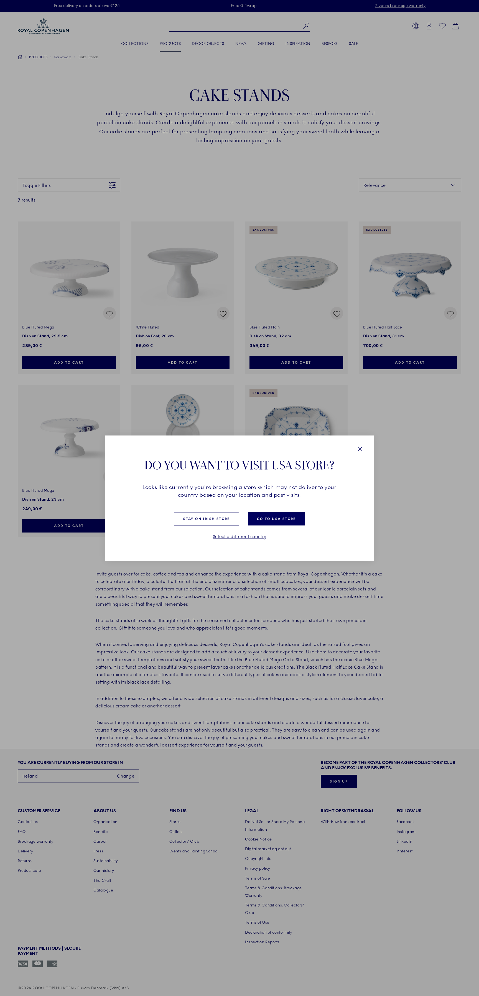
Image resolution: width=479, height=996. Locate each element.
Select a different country (239, 536)
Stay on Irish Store (206, 519)
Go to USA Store (276, 519)
